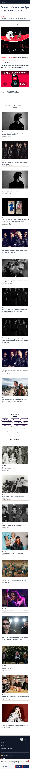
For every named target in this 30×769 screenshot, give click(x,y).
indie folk (17, 422)
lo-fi (25, 422)
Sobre (2, 745)
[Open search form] (28, 2)
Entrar (26, 739)
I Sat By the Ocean (11, 94)
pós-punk (6, 425)
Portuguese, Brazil (7, 755)
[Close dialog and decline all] (29, 761)
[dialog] (15, 764)
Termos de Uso (5, 751)
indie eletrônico (7, 422)
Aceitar (25, 766)
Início (2, 16)
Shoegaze (13, 431)
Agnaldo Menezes (7, 24)
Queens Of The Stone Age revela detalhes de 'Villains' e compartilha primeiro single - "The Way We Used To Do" (15, 340)
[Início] (4, 2)
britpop (5, 419)
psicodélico (24, 428)
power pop (14, 428)
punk (4, 431)
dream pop (14, 419)
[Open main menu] (24, 2)
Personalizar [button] (4, 766)
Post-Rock (5, 428)
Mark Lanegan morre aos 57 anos (11, 192)
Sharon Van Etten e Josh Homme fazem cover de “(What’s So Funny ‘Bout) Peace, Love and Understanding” (15, 221)
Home (2, 742)
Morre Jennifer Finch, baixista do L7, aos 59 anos (15, 610)
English (4, 758)
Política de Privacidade (7, 748)
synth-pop (23, 431)
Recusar (18, 766)
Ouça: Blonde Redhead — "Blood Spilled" (12, 553)
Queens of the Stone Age (13, 91)
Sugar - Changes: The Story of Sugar (11, 525)
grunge (24, 419)
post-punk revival (20, 425)
